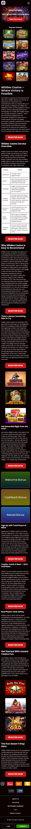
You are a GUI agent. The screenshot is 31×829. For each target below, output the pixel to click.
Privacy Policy (15, 813)
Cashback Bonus (15, 497)
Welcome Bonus (15, 480)
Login (8, 826)
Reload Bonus (15, 515)
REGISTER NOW (15, 137)
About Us (15, 799)
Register (23, 826)
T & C (15, 810)
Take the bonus (15, 19)
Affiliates (15, 802)
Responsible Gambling (15, 806)
